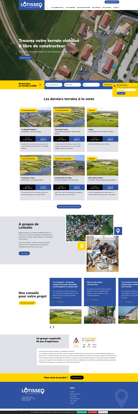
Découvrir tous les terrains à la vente (69, 206)
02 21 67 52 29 (113, 2)
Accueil (72, 391)
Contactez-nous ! (77, 377)
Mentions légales (31, 410)
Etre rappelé (121, 93)
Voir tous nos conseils (27, 303)
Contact (72, 403)
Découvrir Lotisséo (25, 57)
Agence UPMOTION (81, 410)
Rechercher (108, 84)
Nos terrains (73, 396)
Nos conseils (73, 401)
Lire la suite (24, 253)
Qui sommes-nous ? (75, 394)
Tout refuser (93, 412)
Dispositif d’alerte (64, 410)
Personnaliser (103, 412)
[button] (54, 326)
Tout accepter (82, 412)
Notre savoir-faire (74, 398)
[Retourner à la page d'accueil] (32, 5)
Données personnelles (42, 410)
